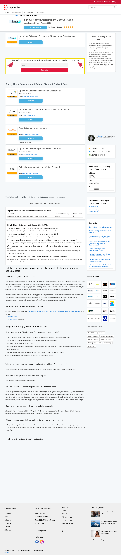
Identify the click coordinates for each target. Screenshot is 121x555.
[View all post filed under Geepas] (112, 296)
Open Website (36, 27)
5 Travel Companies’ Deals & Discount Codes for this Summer (109, 523)
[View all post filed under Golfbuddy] (97, 303)
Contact (65, 510)
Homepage (94, 206)
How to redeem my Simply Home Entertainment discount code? (99, 237)
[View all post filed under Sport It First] (90, 284)
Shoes (52, 520)
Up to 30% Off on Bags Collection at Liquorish (40, 148)
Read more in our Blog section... (100, 540)
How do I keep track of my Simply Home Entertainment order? (99, 255)
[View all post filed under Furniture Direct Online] (97, 311)
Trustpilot (7, 552)
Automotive (39, 523)
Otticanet (8, 523)
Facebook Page (95, 210)
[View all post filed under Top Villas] (90, 291)
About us (65, 507)
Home (7, 12)
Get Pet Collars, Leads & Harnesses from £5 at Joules (44, 109)
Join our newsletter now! (101, 2)
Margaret (100, 136)
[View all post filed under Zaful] (105, 296)
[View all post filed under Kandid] (112, 318)
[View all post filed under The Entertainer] (112, 284)
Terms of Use (67, 520)
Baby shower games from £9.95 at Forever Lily (40, 167)
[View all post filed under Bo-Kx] (112, 311)
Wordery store (12, 317)
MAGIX (7, 527)
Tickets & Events (41, 517)
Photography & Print (94, 343)
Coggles (8, 513)
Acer (6, 517)
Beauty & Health (93, 336)
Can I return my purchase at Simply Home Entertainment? (99, 260)
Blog (114, 2)
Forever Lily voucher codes (30, 173)
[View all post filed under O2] (105, 318)
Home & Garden (93, 339)
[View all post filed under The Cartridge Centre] (112, 303)
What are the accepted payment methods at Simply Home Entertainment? (99, 243)
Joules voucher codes (28, 115)
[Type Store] (114, 7)
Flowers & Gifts (41, 513)
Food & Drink (92, 333)
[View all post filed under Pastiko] (90, 311)
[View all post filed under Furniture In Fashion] (97, 296)
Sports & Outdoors (107, 336)
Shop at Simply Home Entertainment (100, 227)
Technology (107, 343)
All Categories (28, 12)
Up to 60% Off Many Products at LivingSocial (40, 91)
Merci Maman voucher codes (31, 134)
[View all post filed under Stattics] (105, 284)
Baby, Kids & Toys (106, 339)
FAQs (64, 531)
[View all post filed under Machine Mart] (105, 311)
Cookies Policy (67, 524)
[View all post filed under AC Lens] (105, 303)
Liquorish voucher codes (29, 154)
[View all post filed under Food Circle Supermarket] (90, 296)
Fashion (101, 333)
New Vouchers (16, 12)
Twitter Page (94, 211)
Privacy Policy (67, 517)
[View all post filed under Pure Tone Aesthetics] (112, 291)
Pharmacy (91, 346)
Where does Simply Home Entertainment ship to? (97, 249)
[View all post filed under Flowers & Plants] (97, 318)
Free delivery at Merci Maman (33, 128)
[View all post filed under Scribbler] (97, 284)
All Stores (40, 12)
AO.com (8, 520)
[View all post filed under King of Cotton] (90, 303)
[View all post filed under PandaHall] (105, 291)
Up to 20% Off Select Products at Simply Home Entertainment (47, 36)
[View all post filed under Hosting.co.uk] (97, 291)
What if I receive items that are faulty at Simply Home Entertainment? (100, 265)
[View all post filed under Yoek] (90, 318)
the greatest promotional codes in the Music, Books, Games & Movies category (54, 311)
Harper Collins (12, 320)
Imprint (64, 514)
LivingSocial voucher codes (30, 96)
